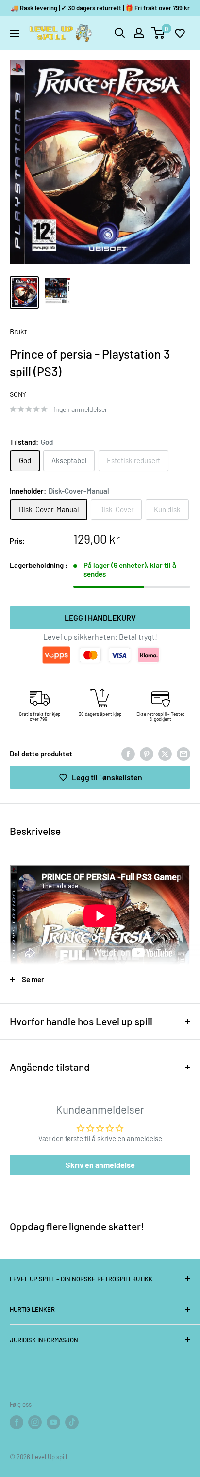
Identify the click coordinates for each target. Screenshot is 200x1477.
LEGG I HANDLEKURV (100, 617)
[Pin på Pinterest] (146, 753)
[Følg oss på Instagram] (35, 1422)
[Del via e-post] (183, 753)
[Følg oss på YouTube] (53, 1422)
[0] (158, 33)
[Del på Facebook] (128, 753)
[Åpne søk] (120, 33)
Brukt (18, 331)
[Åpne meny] (14, 33)
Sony (18, 394)
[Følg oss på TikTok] (72, 1422)
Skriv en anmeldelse (100, 1164)
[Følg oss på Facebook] (16, 1422)
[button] (179, 33)
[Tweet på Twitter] (165, 753)
